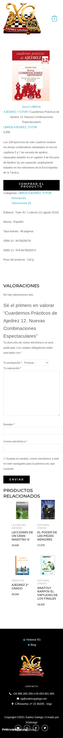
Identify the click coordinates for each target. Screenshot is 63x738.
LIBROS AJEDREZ (14, 127)
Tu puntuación (12, 362)
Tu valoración (12, 368)
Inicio (25, 106)
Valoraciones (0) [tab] (21, 203)
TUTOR (23, 111)
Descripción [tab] (19, 198)
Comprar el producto (31, 185)
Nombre (9, 424)
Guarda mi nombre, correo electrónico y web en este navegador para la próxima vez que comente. (31, 463)
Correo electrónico (15, 441)
